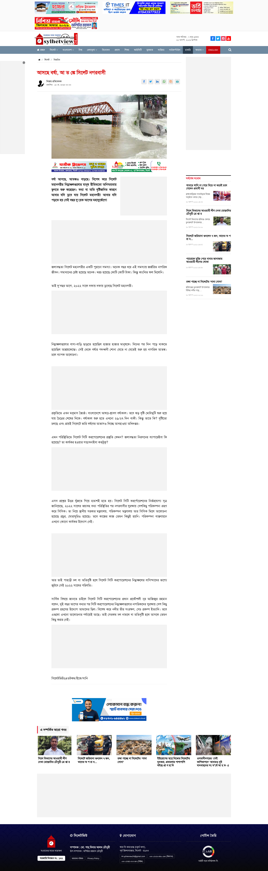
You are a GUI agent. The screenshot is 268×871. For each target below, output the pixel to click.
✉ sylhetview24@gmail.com (133, 856)
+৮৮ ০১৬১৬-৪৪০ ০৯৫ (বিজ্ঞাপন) (161, 856)
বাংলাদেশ (67, 49)
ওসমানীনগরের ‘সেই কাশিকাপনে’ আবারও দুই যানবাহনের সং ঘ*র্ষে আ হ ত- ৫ (213, 762)
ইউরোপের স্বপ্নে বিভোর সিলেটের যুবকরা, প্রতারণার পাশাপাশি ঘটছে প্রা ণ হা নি (173, 762)
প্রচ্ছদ (42, 49)
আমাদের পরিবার (77, 858)
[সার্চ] (230, 50)
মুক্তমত (150, 49)
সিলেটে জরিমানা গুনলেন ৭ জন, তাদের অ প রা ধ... (208, 237)
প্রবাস (117, 49)
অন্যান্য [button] (198, 49)
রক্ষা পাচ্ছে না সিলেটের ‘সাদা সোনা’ (204, 282)
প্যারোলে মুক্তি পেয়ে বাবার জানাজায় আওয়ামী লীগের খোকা (204, 260)
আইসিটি (138, 49)
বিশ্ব (80, 49)
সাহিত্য (161, 49)
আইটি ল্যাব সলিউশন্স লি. (208, 861)
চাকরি (188, 49)
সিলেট (53, 49)
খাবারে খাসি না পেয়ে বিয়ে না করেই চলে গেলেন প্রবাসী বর (206, 186)
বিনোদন (106, 49)
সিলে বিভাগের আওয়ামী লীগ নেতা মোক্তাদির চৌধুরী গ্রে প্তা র (208, 212)
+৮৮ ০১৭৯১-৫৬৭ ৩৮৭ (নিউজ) (132, 861)
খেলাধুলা (91, 49)
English (213, 50)
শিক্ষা (127, 49)
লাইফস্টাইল (174, 49)
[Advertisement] (144, 197)
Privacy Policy (93, 858)
